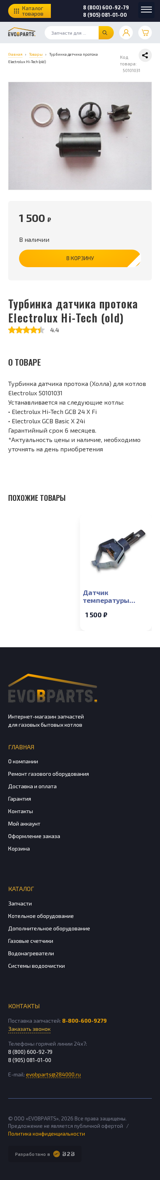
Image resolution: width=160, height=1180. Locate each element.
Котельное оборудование (41, 915)
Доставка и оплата (32, 786)
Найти (106, 32)
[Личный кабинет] (126, 32)
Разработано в (32, 1154)
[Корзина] (145, 32)
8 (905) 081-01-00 (105, 15)
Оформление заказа (34, 836)
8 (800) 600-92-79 (106, 7)
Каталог (21, 888)
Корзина (19, 848)
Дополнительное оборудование (49, 928)
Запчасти (20, 903)
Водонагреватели (31, 953)
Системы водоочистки (36, 965)
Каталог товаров (32, 11)
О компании (23, 761)
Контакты (20, 811)
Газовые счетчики (30, 940)
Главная (21, 746)
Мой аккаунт (24, 823)
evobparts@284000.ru (53, 1074)
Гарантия (19, 798)
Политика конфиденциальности (46, 1134)
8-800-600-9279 (84, 1020)
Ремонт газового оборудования (48, 773)
